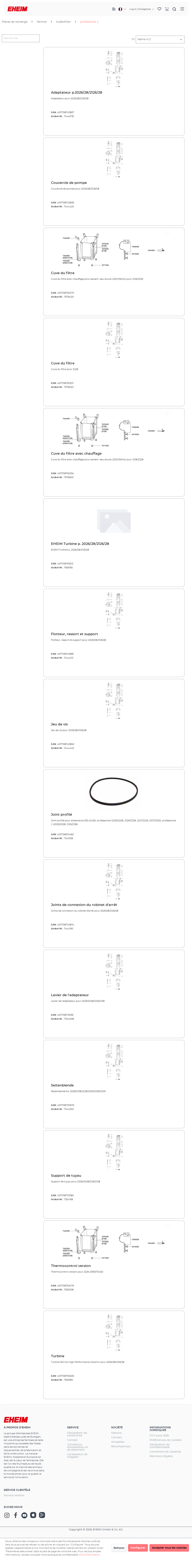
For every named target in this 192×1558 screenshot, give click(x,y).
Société (117, 1427)
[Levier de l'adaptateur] (113, 971)
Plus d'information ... (90, 1555)
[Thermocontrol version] (113, 1242)
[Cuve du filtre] (113, 249)
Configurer (138, 1548)
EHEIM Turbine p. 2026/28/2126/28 (80, 544)
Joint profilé (61, 814)
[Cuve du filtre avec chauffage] (113, 430)
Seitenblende (62, 1085)
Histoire (116, 1433)
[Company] (114, 9)
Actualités (117, 1442)
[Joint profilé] (113, 791)
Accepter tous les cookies (169, 1548)
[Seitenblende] (113, 1062)
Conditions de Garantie (165, 1451)
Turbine (57, 1356)
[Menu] (182, 9)
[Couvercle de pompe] (113, 159)
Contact (72, 1440)
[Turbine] (113, 1332)
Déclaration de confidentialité (160, 1446)
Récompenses (120, 1446)
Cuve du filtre (62, 273)
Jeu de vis (59, 724)
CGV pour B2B (159, 1435)
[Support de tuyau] (113, 1152)
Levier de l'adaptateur (70, 995)
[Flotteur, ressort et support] (113, 610)
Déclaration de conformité (77, 1434)
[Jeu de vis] (113, 701)
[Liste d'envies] (159, 9)
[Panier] (166, 9)
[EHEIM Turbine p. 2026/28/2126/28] (113, 520)
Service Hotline (14, 1495)
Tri (133, 39)
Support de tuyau (66, 1175)
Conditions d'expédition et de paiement (77, 1447)
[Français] (122, 9)
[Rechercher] (174, 9)
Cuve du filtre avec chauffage (76, 453)
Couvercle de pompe (69, 183)
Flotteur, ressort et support (74, 634)
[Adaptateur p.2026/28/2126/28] (113, 69)
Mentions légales (161, 1456)
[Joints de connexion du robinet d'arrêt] (113, 881)
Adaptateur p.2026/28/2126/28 (76, 92)
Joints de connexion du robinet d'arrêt (84, 905)
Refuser (119, 1548)
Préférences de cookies (166, 1440)
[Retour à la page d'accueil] (18, 9)
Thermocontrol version (71, 1266)
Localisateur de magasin (77, 1455)
